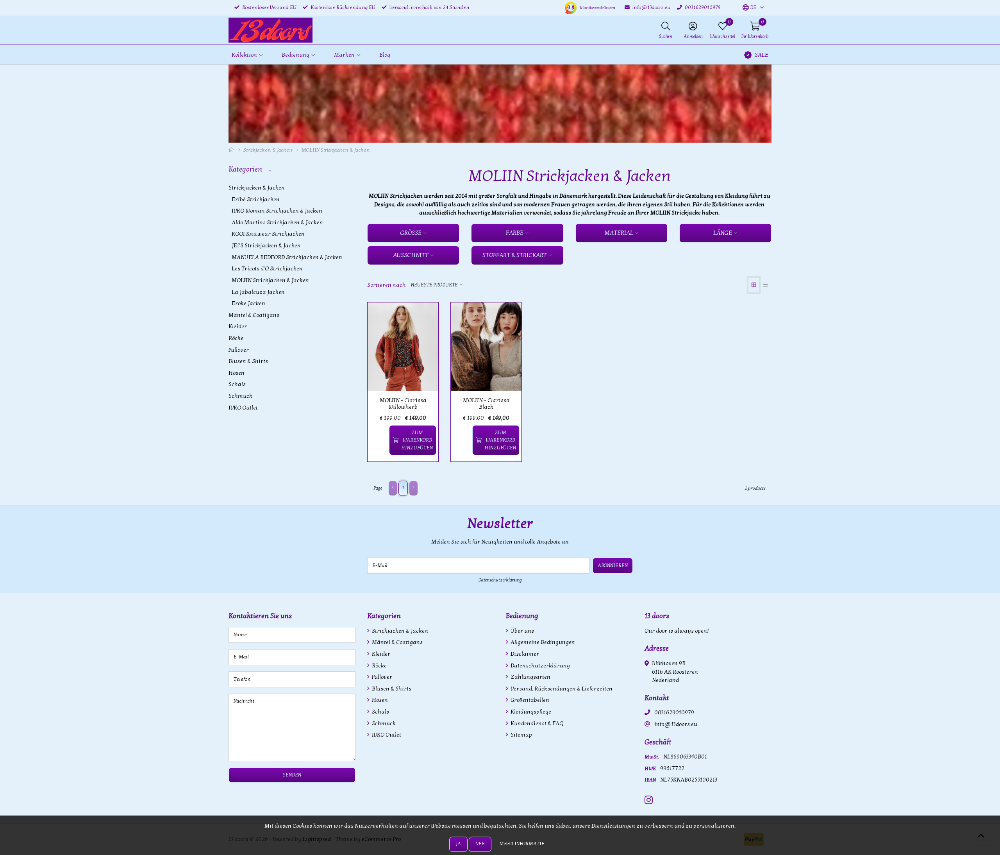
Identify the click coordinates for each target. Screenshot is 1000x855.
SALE (761, 55)
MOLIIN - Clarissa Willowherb (403, 403)
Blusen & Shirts (248, 361)
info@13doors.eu (675, 724)
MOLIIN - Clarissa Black (486, 403)
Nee (480, 844)
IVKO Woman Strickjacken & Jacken (277, 210)
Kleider (238, 326)
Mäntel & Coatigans (254, 315)
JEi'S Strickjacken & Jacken (266, 245)
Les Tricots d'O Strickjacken (267, 268)
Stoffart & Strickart (514, 255)
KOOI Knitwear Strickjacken (268, 234)
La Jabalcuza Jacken (258, 292)
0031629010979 (674, 712)
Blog (384, 55)
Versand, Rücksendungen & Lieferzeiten (560, 688)
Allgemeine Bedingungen (542, 642)
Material (619, 232)
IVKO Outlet (243, 407)
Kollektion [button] (244, 55)
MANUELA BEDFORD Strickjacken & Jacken (287, 257)
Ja (458, 844)
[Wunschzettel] (380, 440)
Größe (410, 232)
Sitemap (520, 735)
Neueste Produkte (434, 285)
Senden (292, 775)
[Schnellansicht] (423, 317)
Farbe (514, 232)
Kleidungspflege (530, 711)
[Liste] (765, 285)
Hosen (237, 373)
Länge (722, 232)
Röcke (236, 338)
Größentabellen (529, 700)
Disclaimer (524, 654)
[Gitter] (753, 285)
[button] (749, 8)
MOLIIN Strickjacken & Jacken (270, 280)
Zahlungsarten (529, 677)
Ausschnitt (411, 255)
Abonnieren (613, 565)
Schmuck (240, 396)
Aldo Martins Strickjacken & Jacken (277, 222)
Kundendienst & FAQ (536, 723)
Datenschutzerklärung (500, 580)
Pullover (239, 350)
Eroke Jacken (248, 303)
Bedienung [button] (295, 55)
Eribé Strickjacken (256, 199)
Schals (237, 384)
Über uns (521, 631)
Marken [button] (344, 55)
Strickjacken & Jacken (268, 150)
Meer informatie (522, 844)
